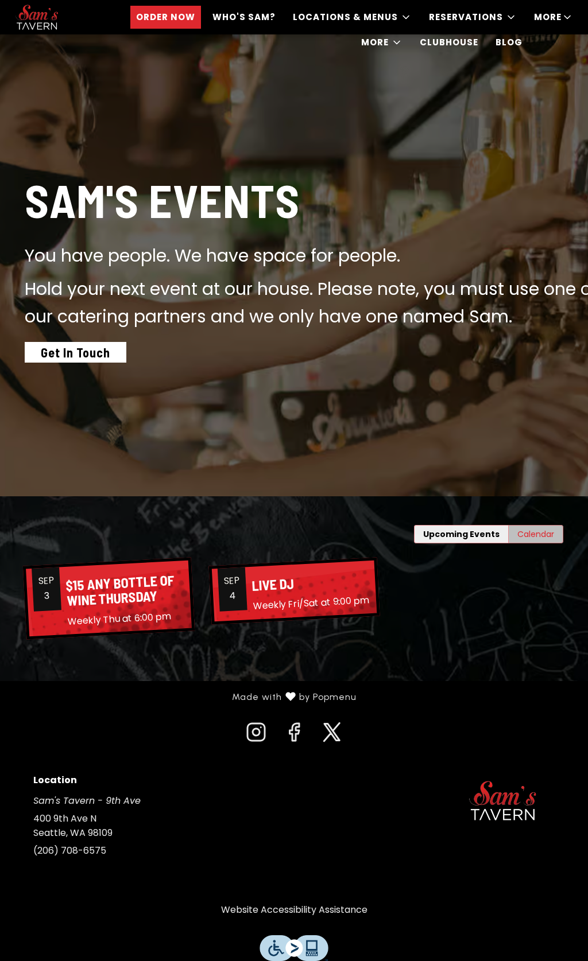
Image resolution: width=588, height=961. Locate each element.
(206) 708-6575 (69, 850)
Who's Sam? (244, 17)
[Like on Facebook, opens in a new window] (294, 735)
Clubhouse (449, 42)
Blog (509, 42)
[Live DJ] (293, 591)
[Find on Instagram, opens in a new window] (256, 735)
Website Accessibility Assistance (294, 909)
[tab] (461, 534)
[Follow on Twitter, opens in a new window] (332, 735)
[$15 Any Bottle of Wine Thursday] (108, 599)
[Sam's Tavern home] (61, 17)
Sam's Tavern (502, 801)
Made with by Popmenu (183, 697)
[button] (352, 17)
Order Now (165, 17)
